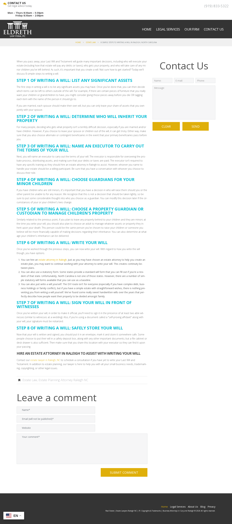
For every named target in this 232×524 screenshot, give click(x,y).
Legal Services (168, 29)
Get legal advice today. (20, 4)
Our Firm (191, 29)
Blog (202, 506)
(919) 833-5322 (216, 6)
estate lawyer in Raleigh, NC (45, 360)
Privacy (211, 506)
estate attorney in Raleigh (53, 259)
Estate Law (91, 42)
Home (146, 29)
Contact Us (214, 29)
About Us (193, 506)
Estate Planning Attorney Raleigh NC (63, 380)
